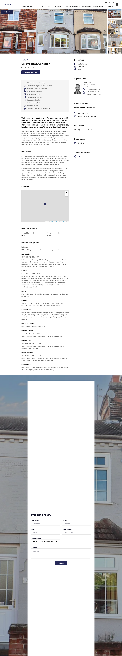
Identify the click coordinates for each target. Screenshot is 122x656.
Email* (33, 529)
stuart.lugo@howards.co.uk (94, 94)
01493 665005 (83, 113)
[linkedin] (113, 2)
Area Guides (86, 6)
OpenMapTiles (57, 221)
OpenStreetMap (62, 221)
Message (34, 547)
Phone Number (67, 529)
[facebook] (106, 2)
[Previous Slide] (2, 31)
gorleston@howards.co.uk (87, 116)
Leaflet (48, 221)
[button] (37, 6)
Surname (65, 520)
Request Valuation (27, 6)
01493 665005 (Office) (94, 91)
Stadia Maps (52, 221)
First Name (35, 520)
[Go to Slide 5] (115, 52)
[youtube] (109, 2)
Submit (61, 563)
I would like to (36, 538)
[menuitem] (27, 6)
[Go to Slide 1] (114, 13)
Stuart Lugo (87, 83)
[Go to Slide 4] (115, 42)
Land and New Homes (72, 6)
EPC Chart (81, 143)
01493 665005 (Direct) (94, 89)
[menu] (67, 6)
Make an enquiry (31, 72)
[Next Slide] (105, 31)
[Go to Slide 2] (115, 23)
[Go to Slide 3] (115, 33)
